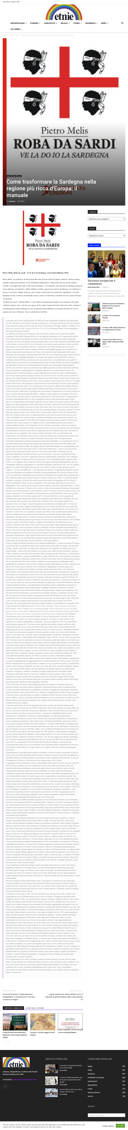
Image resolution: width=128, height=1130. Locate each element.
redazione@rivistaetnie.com (25, 1079)
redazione (11, 201)
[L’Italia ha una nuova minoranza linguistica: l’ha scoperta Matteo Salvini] (15, 1021)
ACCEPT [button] (120, 1126)
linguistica (49, 23)
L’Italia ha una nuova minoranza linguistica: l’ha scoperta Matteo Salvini (15, 1035)
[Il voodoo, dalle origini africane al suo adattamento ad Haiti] (94, 330)
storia (76, 23)
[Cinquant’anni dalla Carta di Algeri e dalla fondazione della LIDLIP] (94, 342)
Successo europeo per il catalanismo (101, 282)
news (103, 23)
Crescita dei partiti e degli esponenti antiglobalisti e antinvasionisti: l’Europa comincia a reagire (19, 997)
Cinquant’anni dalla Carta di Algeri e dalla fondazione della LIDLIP (113, 342)
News (14, 176)
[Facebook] (5, 1086)
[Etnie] (64, 12)
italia (17, 35)
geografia (90, 23)
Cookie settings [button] (108, 1126)
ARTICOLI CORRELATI (13, 1008)
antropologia (17, 23)
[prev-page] (4, 1042)
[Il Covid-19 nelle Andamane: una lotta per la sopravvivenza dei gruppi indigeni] (51, 1080)
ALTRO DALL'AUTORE (35, 1008)
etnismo (34, 23)
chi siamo (15, 29)
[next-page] (8, 1042)
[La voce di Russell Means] (70, 1021)
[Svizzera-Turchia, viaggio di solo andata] (42, 1021)
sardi (19, 176)
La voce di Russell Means (67, 1032)
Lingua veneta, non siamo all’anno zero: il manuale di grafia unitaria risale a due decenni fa (64, 997)
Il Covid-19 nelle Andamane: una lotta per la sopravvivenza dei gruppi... (71, 1080)
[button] (122, 23)
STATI (11, 35)
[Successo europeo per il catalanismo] (106, 264)
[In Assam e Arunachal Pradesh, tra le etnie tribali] (51, 1068)
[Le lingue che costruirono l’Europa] (94, 318)
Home (5, 35)
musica (64, 23)
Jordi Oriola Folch (94, 287)
